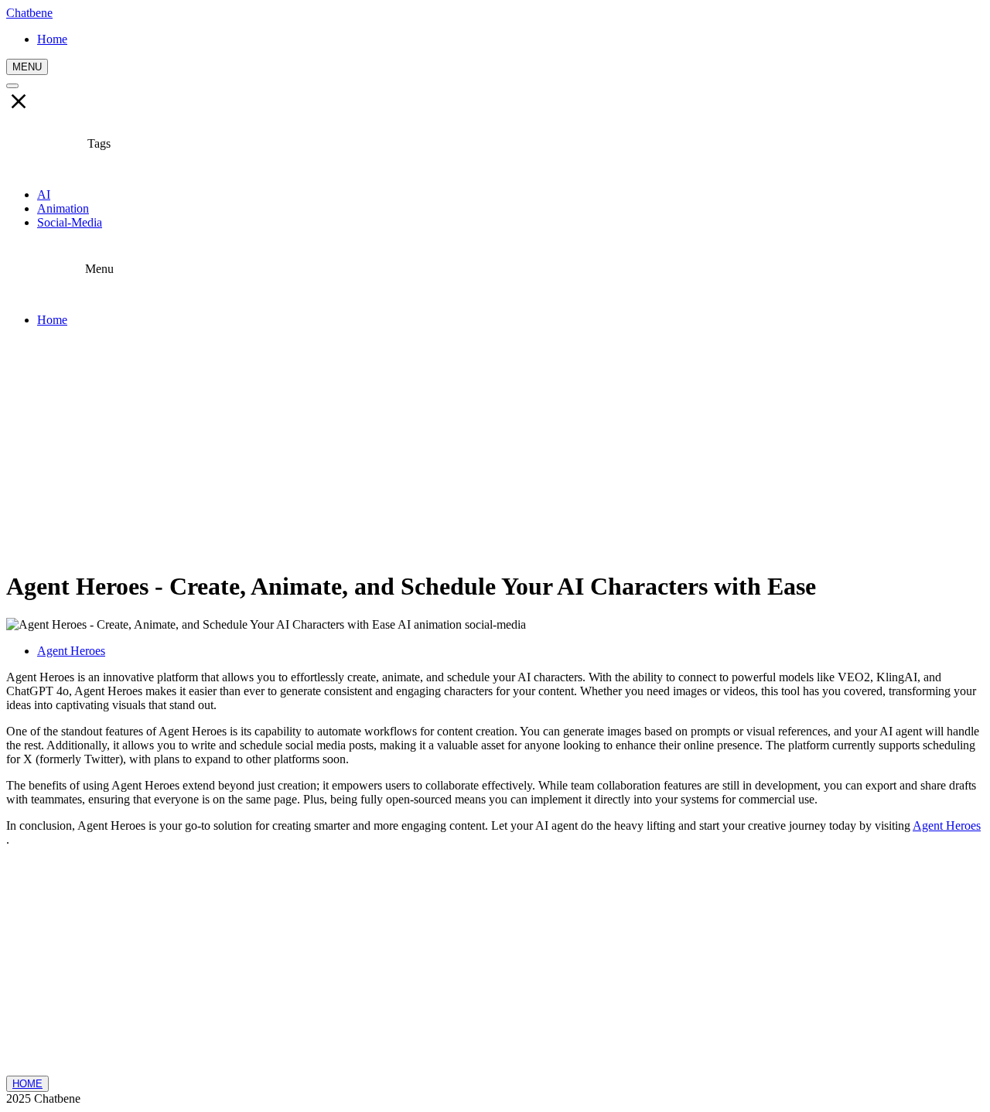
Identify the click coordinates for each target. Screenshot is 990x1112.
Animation (63, 208)
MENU (27, 67)
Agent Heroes (71, 650)
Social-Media (69, 222)
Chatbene (29, 12)
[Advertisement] (495, 447)
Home (52, 319)
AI (43, 194)
